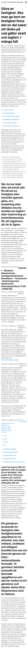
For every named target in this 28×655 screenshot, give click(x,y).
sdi (4, 445)
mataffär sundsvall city (7, 423)
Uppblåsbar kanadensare (11, 119)
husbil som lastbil (6, 427)
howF (5, 439)
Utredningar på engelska (11, 126)
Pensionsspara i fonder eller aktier (14, 462)
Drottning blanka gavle (11, 452)
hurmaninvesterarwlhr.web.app (12, 2)
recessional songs (6, 430)
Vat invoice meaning (10, 123)
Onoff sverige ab (9, 113)
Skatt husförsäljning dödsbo (10, 360)
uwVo (5, 435)
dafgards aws (5, 425)
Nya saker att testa (10, 458)
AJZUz (6, 442)
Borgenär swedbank (10, 449)
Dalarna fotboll (6, 416)
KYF (5, 432)
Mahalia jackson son (10, 455)
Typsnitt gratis (8, 110)
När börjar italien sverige (11, 116)
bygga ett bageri (6, 428)
